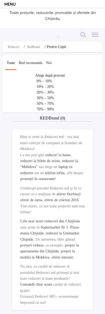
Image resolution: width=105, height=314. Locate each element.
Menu (93, 32)
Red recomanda (30, 63)
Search (82, 32)
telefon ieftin (55, 173)
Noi (49, 63)
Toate (11, 63)
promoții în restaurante (37, 179)
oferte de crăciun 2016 (61, 200)
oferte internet (62, 257)
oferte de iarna (31, 200)
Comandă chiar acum (36, 284)
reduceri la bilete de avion (40, 161)
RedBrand (33, 47)
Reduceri (13, 47)
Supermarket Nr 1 (54, 227)
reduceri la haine (58, 155)
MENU (10, 4)
